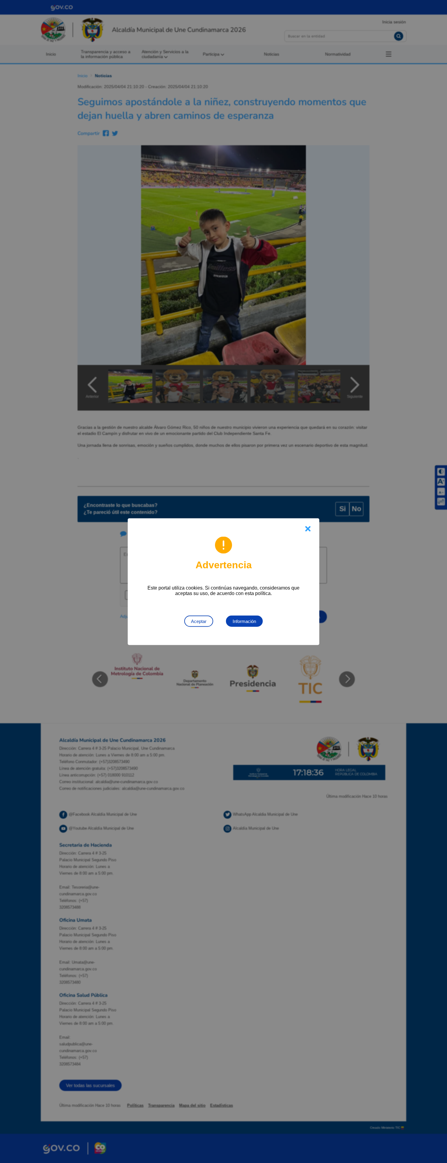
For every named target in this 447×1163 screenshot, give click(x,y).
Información (244, 621)
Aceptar (198, 621)
